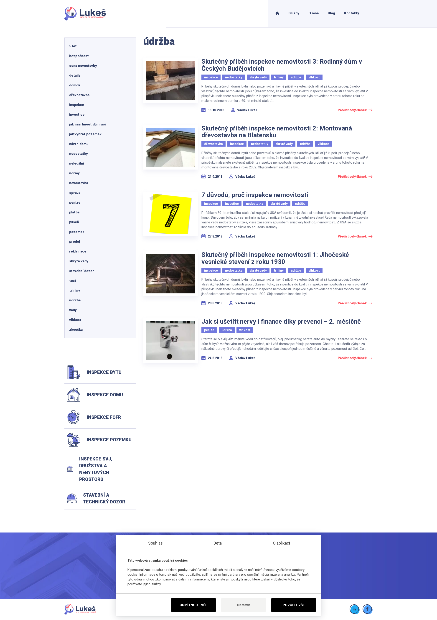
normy (74, 173)
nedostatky (78, 154)
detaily (74, 75)
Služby (293, 13)
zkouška (76, 330)
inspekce (76, 105)
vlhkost (75, 320)
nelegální (76, 163)
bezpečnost (79, 56)
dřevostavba (79, 95)
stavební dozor (81, 271)
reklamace (77, 251)
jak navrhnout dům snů (87, 124)
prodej (74, 242)
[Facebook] (368, 609)
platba (74, 212)
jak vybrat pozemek (85, 134)
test (72, 281)
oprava (74, 193)
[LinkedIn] (355, 609)
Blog (331, 13)
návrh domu (79, 144)
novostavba (78, 183)
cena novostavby (83, 66)
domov (74, 85)
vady (73, 310)
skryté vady (78, 261)
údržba (75, 300)
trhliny (74, 290)
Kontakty (351, 13)
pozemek (76, 232)
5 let (73, 46)
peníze (74, 202)
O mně (313, 13)
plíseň (74, 222)
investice (76, 114)
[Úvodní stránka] (277, 13)
